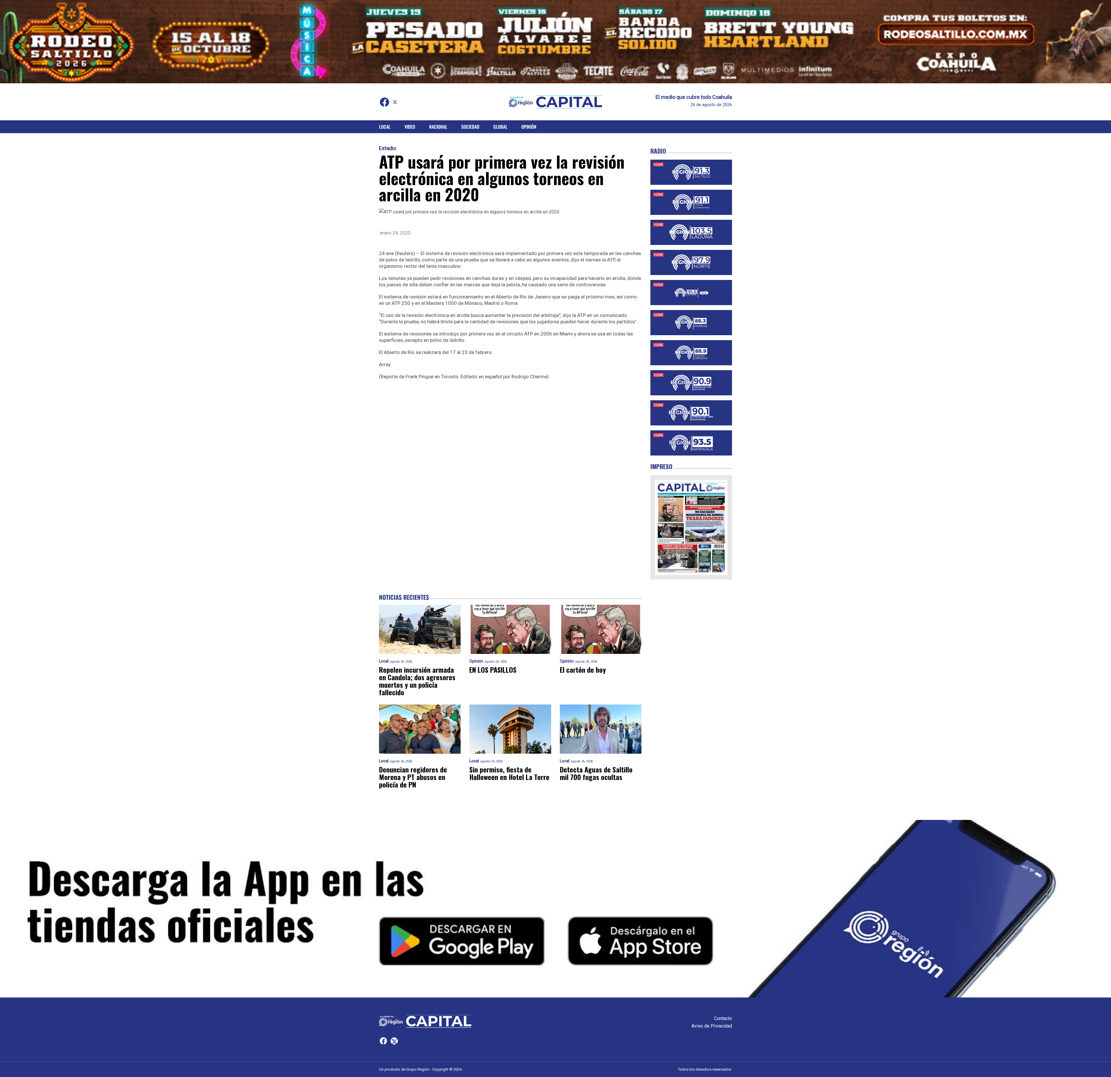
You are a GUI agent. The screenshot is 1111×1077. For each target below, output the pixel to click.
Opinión (528, 126)
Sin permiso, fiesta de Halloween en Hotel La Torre (509, 773)
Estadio (387, 148)
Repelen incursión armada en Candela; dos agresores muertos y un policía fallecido (417, 681)
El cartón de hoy (583, 669)
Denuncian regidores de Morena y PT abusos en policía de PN (413, 777)
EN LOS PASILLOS (492, 669)
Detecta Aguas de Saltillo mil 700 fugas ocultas (596, 773)
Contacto (723, 1018)
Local (385, 126)
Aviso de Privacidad (711, 1026)
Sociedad (470, 126)
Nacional (438, 126)
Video (409, 126)
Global (500, 126)
